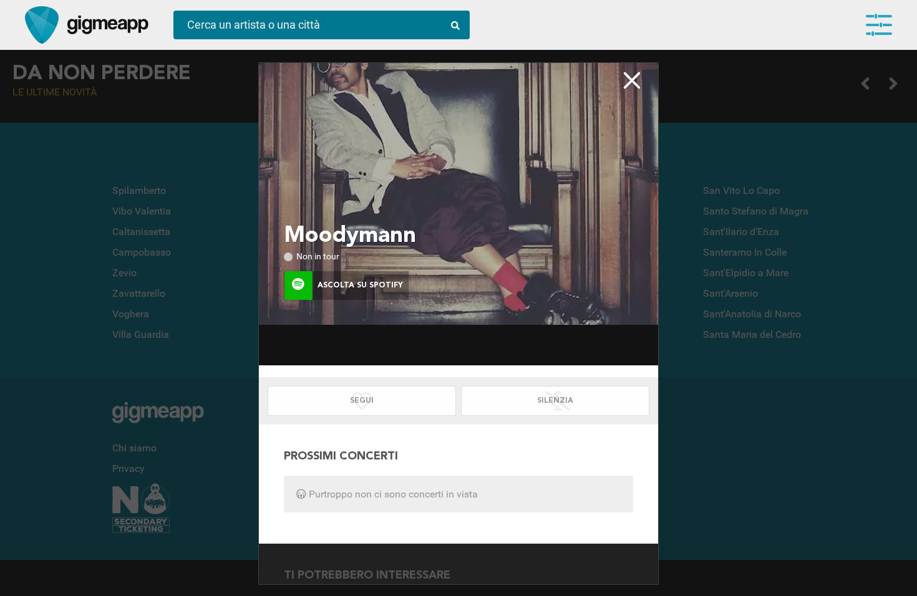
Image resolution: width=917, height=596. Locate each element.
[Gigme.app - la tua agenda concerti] (42, 25)
